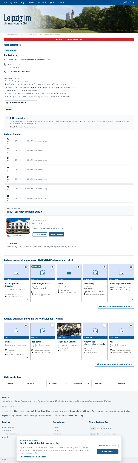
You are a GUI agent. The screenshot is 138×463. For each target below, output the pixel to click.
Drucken (9, 110)
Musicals (19, 416)
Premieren (41, 416)
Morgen (13, 416)
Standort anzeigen (56, 234)
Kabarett (22, 411)
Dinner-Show (45, 411)
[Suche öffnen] (120, 2)
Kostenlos (61, 3)
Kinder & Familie (28, 34)
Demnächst (5, 411)
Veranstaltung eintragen (11, 434)
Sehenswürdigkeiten (65, 415)
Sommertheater (64, 411)
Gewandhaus (54, 411)
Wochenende (51, 415)
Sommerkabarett (75, 411)
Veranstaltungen (14, 34)
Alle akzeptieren (107, 451)
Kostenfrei (57, 434)
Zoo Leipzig (78, 415)
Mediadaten (7, 431)
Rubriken (31, 3)
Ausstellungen (33, 416)
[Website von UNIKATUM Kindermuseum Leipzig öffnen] (18, 226)
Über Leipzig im (8, 427)
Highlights (52, 3)
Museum (25, 416)
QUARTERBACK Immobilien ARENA (112, 411)
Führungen (96, 411)
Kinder (16, 411)
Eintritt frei (35, 411)
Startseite (6, 34)
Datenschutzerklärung (27, 457)
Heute (44, 3)
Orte (38, 3)
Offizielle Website (40, 234)
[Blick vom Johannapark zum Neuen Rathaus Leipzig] (69, 19)
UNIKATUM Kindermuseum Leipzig (42, 34)
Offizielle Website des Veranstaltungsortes (23, 127)
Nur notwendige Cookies (107, 446)
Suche (21, 34)
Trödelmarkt (87, 411)
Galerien (127, 411)
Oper (11, 411)
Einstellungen (41, 457)
